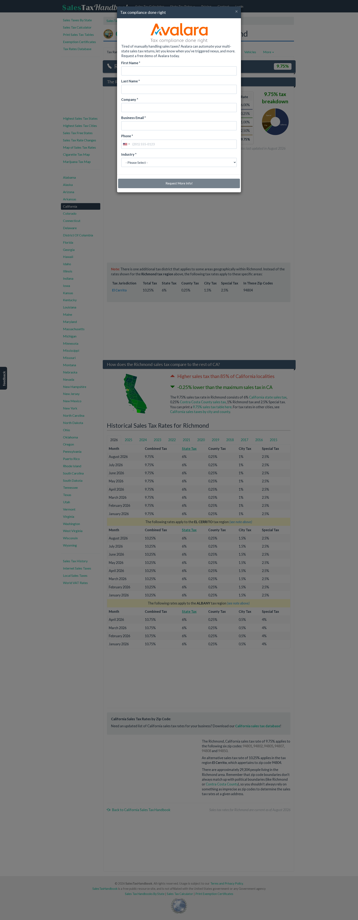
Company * (129, 99)
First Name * (130, 63)
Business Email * (133, 118)
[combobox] (126, 144)
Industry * (129, 154)
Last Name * (130, 81)
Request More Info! (179, 183)
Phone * (127, 136)
